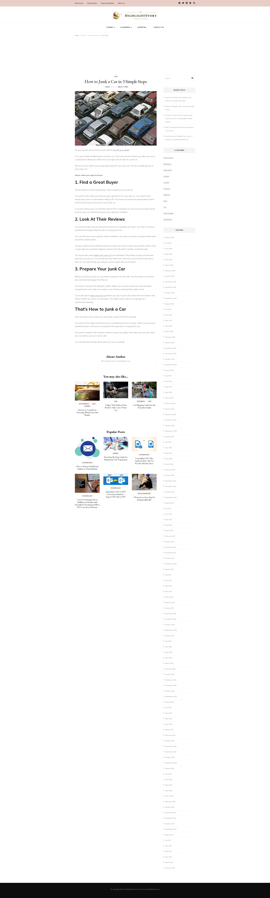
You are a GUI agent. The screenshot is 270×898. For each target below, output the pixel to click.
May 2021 (168, 586)
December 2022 (170, 481)
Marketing (167, 219)
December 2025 (170, 282)
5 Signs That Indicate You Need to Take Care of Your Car (116, 407)
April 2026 (168, 260)
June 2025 (168, 315)
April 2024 (168, 392)
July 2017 (168, 840)
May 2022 (168, 519)
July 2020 (168, 641)
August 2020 (169, 636)
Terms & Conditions (107, 3)
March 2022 (169, 531)
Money (115, 453)
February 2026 (170, 271)
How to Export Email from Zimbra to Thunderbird (87, 467)
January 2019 (169, 741)
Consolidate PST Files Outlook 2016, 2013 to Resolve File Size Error (144, 461)
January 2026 (169, 276)
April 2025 (168, 326)
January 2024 (169, 409)
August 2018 (169, 768)
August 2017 (169, 835)
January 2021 (169, 608)
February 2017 (170, 868)
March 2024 (169, 398)
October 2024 (170, 359)
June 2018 (168, 779)
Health (166, 176)
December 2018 (170, 746)
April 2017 (168, 857)
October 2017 (170, 824)
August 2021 (169, 569)
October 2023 (170, 426)
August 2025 (169, 304)
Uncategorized (144, 493)
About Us (121, 3)
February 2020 (170, 669)
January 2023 (169, 475)
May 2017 (168, 851)
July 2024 (168, 376)
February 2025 (170, 337)
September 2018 (171, 763)
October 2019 (170, 691)
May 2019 (168, 719)
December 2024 (170, 348)
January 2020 (169, 674)
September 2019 (171, 696)
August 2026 (169, 237)
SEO (165, 201)
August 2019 (169, 702)
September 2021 (171, 564)
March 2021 (169, 597)
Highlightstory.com (153, 889)
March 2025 (169, 331)
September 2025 (171, 298)
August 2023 (169, 437)
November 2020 (170, 619)
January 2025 (169, 343)
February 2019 (170, 735)
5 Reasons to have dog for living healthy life (144, 498)
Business (141, 401)
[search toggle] (194, 3)
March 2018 (169, 796)
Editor (108, 87)
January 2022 (169, 542)
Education (167, 170)
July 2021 (168, 575)
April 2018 (168, 791)
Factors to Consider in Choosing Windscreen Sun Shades (87, 412)
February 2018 (170, 802)
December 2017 (170, 813)
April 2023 (168, 459)
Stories (109, 27)
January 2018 (169, 807)
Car (115, 76)
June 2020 (168, 647)
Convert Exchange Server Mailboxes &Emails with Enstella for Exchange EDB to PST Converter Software (87, 503)
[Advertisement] (135, 53)
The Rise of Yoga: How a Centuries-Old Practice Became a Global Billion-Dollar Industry (178, 118)
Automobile (84, 403)
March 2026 (169, 265)
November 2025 (170, 287)
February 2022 (170, 536)
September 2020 (171, 630)
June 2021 (168, 580)
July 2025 (168, 309)
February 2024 (170, 403)
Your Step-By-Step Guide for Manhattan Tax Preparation (116, 458)
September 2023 (171, 431)
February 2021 (170, 602)
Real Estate (168, 213)
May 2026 (168, 254)
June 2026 (168, 249)
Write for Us (79, 3)
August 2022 (169, 503)
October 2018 (170, 757)
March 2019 (169, 730)
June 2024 (168, 381)
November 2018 (170, 752)
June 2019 (168, 713)
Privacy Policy (92, 3)
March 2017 (169, 862)
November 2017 (170, 818)
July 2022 (168, 508)
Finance (166, 188)
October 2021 (170, 558)
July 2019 (168, 707)
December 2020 (170, 614)
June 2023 (168, 448)
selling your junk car (102, 255)
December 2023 (170, 414)
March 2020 (169, 663)
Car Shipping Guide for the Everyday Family (144, 406)
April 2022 (168, 525)
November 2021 (170, 553)
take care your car (98, 295)
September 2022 (171, 497)
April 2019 (168, 724)
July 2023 (168, 442)
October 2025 (170, 293)
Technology (87, 462)
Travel (87, 406)
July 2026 (168, 243)
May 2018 (168, 785)
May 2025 (168, 320)
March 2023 (169, 464)
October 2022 (170, 492)
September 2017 (171, 829)
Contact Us (158, 27)
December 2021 (170, 547)
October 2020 (170, 625)
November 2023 (170, 420)
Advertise (141, 27)
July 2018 (168, 774)
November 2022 (170, 486)
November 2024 (170, 354)
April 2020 (168, 658)
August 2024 (169, 370)
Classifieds (125, 27)
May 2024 (168, 387)
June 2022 (168, 514)
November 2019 (170, 685)
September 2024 (171, 365)
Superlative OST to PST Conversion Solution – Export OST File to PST (116, 494)
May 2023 (168, 453)
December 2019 (170, 680)
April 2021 (168, 591)
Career (166, 182)
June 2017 (168, 846)
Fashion (166, 195)
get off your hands (121, 150)
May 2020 (168, 652)
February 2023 (170, 470)
